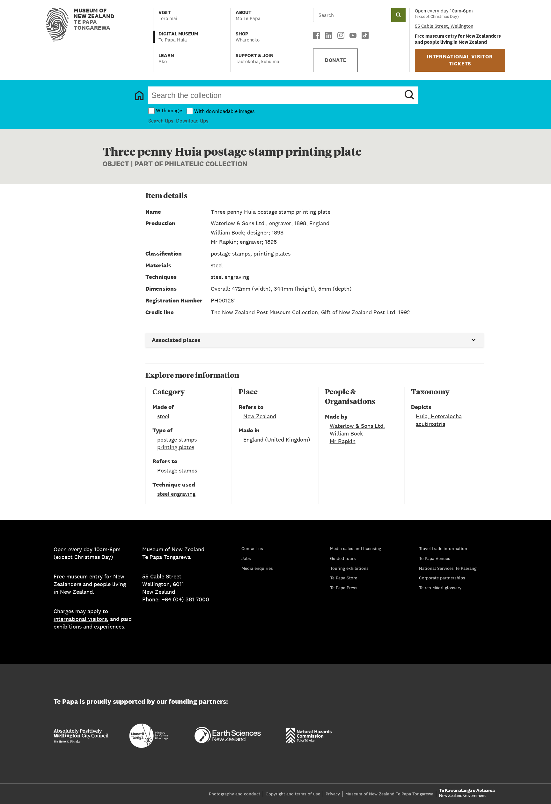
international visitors (80, 618)
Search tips (160, 120)
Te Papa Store (343, 578)
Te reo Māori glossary (440, 588)
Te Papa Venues (434, 558)
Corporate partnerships (442, 578)
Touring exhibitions (349, 568)
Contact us (252, 548)
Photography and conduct (234, 794)
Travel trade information (443, 548)
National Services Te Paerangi (448, 568)
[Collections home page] (139, 95)
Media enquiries (257, 568)
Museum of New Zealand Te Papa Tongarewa (389, 794)
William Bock (346, 433)
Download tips (192, 120)
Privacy (333, 794)
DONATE (335, 60)
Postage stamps (177, 470)
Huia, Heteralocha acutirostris (439, 420)
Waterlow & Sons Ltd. (357, 425)
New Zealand (259, 416)
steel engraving (176, 493)
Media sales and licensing (355, 548)
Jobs (246, 558)
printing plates (175, 447)
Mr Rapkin (343, 441)
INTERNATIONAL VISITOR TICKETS (460, 60)
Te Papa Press (343, 588)
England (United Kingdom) (276, 439)
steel (163, 416)
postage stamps (177, 439)
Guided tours (343, 558)
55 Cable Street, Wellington (444, 26)
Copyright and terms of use (293, 794)
